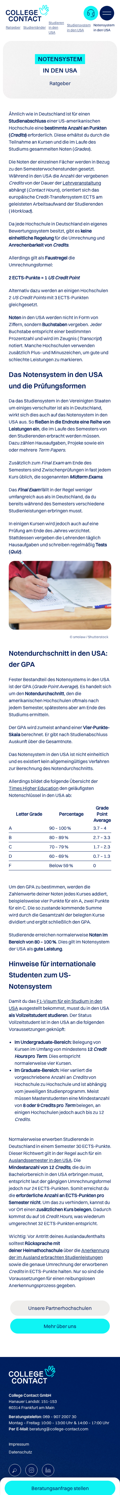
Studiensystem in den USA (79, 27)
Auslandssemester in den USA (40, 1160)
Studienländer (34, 27)
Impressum (19, 1444)
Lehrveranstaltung (82, 183)
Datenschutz (20, 1452)
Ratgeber (13, 27)
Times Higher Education (34, 788)
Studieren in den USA (56, 27)
